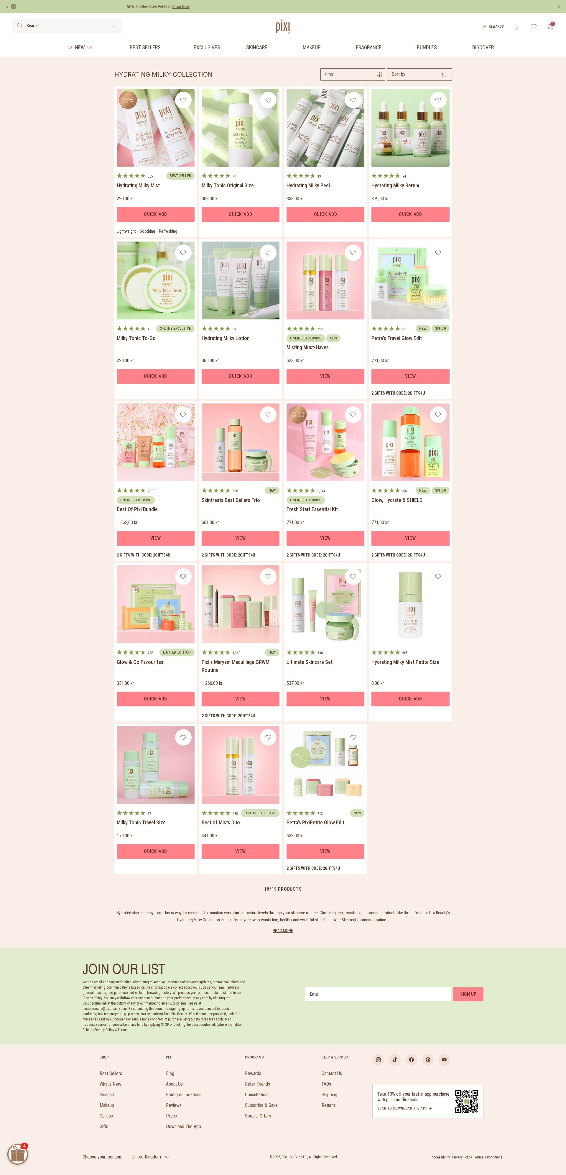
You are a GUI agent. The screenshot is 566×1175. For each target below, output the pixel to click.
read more (283, 930)
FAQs (326, 1084)
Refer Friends (257, 1084)
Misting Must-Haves (308, 347)
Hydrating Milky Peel (308, 185)
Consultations (257, 1094)
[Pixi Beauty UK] (283, 26)
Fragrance (368, 47)
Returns (329, 1105)
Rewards (496, 26)
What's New (110, 1084)
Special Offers (258, 1116)
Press (171, 1116)
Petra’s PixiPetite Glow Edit (315, 822)
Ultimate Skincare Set (310, 662)
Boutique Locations (183, 1094)
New (80, 47)
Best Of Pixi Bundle (137, 509)
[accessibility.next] (559, 6)
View (325, 376)
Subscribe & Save (261, 1105)
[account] (517, 26)
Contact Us (332, 1073)
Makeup (312, 47)
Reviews (174, 1105)
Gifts (104, 1126)
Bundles (427, 47)
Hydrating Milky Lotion (226, 338)
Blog (170, 1073)
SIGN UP (468, 994)
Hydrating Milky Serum (395, 185)
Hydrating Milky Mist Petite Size (405, 662)
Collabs (106, 1116)
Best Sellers (145, 47)
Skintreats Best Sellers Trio (231, 500)
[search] (20, 25)
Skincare (256, 47)
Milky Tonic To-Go (136, 338)
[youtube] (444, 1060)
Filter (329, 74)
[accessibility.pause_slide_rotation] (13, 6)
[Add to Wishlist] (183, 100)
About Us (174, 1084)
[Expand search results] (113, 25)
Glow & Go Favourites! (140, 662)
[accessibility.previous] (7, 6)
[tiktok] (395, 1060)
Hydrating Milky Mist (138, 185)
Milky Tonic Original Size (228, 185)
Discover (483, 47)
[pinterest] (428, 1060)
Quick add (155, 214)
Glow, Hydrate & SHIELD (396, 500)
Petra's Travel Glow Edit (396, 338)
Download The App (183, 1126)
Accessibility (441, 1157)
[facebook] (411, 1060)
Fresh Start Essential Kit (312, 509)
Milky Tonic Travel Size (141, 822)
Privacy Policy (462, 1157)
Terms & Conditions (488, 1157)
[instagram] (378, 1060)
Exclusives (207, 47)
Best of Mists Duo (221, 822)
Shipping (329, 1094)
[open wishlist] (533, 26)
